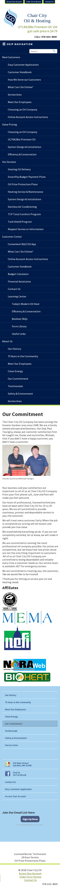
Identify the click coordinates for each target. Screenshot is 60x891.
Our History (10, 695)
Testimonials (11, 730)
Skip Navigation (20, 44)
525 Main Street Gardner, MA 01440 (22, 764)
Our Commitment (13, 723)
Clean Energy (11, 716)
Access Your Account (14, 1)
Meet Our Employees (15, 709)
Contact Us (49, 1)
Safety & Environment (16, 737)
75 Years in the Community (18, 702)
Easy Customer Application (18, 789)
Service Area (11, 745)
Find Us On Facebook (19, 773)
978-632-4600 (49, 36)
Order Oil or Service (33, 1)
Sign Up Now (30, 819)
